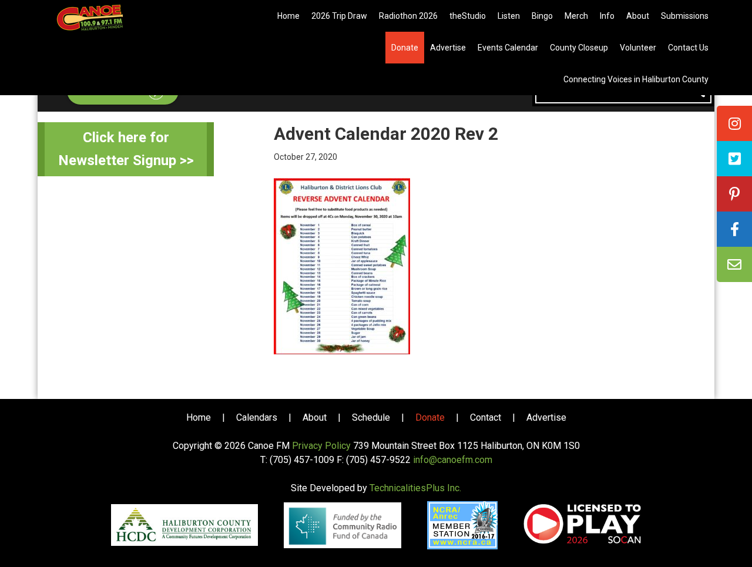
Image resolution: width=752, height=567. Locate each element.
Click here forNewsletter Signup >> (126, 149)
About (315, 417)
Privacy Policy (321, 445)
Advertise (546, 417)
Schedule (371, 417)
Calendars (256, 417)
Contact (485, 417)
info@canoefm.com (452, 459)
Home (198, 417)
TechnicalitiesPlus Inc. (415, 488)
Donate (430, 417)
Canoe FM (108, 17)
